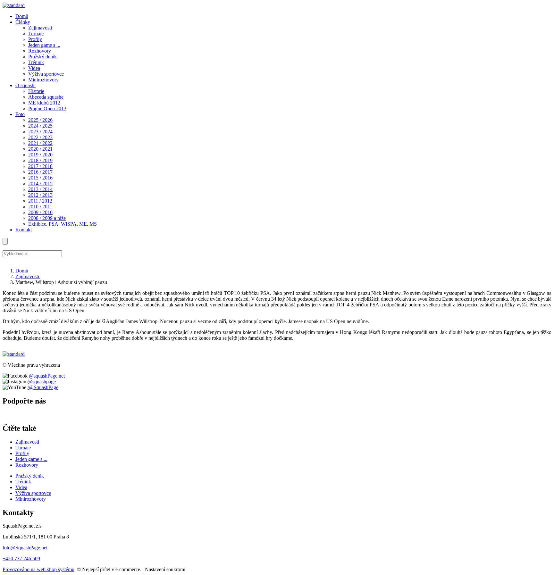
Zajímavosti (27, 276)
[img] (14, 5)
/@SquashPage (43, 387)
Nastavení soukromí (165, 569)
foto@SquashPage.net (25, 547)
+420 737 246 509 (21, 558)
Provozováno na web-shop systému (38, 569)
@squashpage (42, 381)
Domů (21, 270)
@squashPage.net (47, 376)
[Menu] (5, 241)
